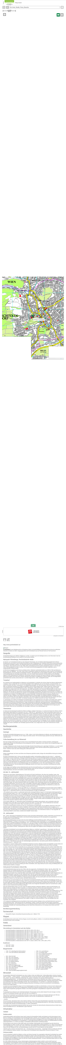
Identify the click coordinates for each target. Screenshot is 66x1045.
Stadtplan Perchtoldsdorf (39, 319)
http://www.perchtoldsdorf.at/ (11, 645)
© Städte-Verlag (61, 626)
